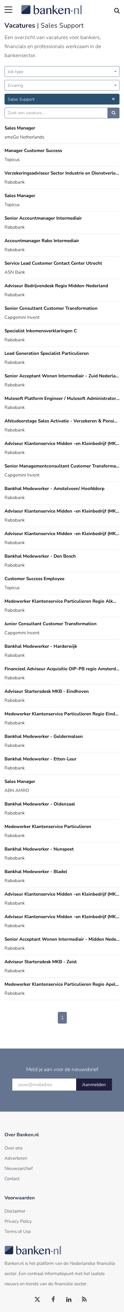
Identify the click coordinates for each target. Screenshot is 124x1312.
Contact (12, 1179)
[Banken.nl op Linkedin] (69, 1299)
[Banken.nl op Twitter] (37, 1299)
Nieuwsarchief (19, 1168)
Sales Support (21, 99)
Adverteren (16, 1158)
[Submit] (113, 113)
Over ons (13, 1148)
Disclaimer (15, 1211)
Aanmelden (94, 1085)
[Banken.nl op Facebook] (53, 1299)
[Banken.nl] (70, 6)
